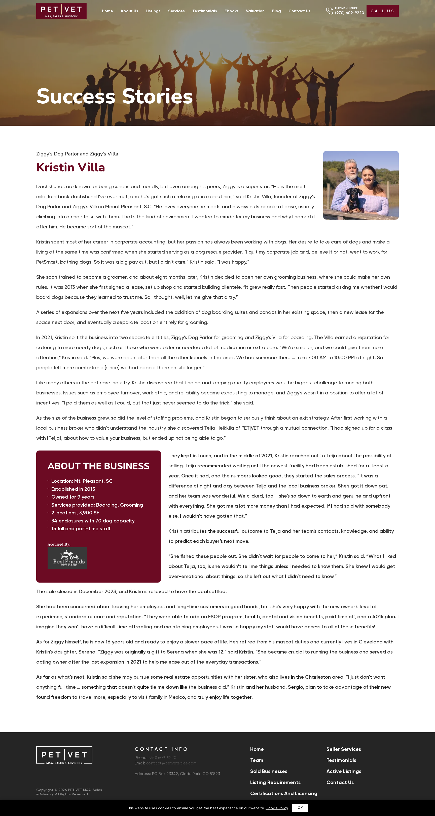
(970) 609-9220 (349, 12)
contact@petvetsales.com (171, 763)
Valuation (255, 11)
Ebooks (231, 11)
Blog (276, 11)
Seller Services (344, 749)
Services (176, 11)
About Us (129, 11)
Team (256, 760)
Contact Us (299, 11)
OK (300, 808)
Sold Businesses (268, 771)
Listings (153, 11)
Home (107, 11)
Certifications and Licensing (283, 793)
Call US (383, 11)
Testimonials (204, 11)
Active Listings (344, 771)
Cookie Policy (277, 808)
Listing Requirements (275, 782)
